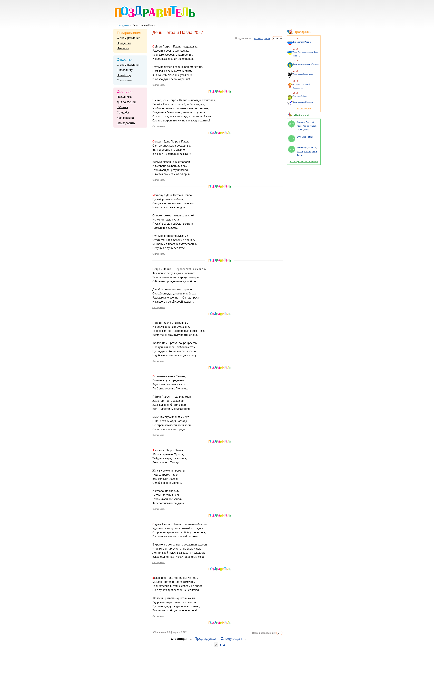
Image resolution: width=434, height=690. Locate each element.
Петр (306, 130)
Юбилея (122, 107)
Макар (313, 126)
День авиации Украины (303, 102)
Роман (310, 137)
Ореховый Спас (300, 96)
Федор (300, 155)
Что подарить (126, 123)
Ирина (306, 126)
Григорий (310, 122)
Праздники (123, 25)
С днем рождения (128, 38)
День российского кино (303, 74)
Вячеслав (301, 137)
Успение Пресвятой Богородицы (301, 86)
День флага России (302, 42)
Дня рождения (126, 102)
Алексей (301, 122)
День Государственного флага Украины (306, 54)
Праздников (124, 96)
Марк (314, 151)
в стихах (258, 38)
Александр (302, 148)
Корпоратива (125, 117)
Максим (307, 151)
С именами (124, 80)
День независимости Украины (306, 64)
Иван (299, 126)
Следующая (231, 638)
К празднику (125, 70)
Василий (312, 148)
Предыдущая (205, 638)
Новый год (124, 75)
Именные (123, 48)
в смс (267, 38)
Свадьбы (123, 112)
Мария (300, 130)
